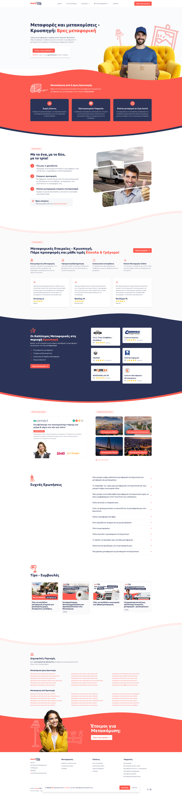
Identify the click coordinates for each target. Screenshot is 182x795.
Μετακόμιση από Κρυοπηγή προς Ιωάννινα (84, 694)
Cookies (67, 788)
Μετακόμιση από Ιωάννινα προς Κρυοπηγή (84, 674)
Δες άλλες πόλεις (103, 460)
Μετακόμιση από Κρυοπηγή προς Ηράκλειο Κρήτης (46, 700)
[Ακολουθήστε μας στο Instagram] (150, 789)
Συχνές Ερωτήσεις (60, 204)
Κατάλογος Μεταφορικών (38, 765)
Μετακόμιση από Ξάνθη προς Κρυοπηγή (124, 676)
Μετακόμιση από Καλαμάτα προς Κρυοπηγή (125, 674)
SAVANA (96, 358)
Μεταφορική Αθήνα (130, 774)
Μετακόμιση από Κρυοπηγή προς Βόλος (42, 705)
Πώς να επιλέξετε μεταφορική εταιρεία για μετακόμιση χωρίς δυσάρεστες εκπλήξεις (43, 605)
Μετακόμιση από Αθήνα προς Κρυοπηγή (42, 674)
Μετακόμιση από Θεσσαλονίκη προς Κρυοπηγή (45, 676)
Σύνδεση (115, 3)
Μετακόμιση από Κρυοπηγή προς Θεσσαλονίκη (45, 696)
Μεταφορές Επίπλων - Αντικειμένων (135, 768)
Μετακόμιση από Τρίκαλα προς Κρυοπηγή (84, 678)
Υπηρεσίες (84, 3)
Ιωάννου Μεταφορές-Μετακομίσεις (133, 376)
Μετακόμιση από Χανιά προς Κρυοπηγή (124, 680)
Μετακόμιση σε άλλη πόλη (132, 766)
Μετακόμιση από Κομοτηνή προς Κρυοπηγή (125, 683)
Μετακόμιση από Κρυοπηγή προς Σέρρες (84, 703)
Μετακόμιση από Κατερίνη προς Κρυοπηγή (84, 685)
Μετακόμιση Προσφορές (131, 771)
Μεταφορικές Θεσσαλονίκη (138, 432)
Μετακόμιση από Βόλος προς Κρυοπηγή (42, 685)
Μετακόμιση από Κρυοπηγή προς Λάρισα (43, 703)
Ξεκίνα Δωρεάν (141, 250)
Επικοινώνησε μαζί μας (39, 773)
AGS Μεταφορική (131, 358)
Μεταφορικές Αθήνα (109, 432)
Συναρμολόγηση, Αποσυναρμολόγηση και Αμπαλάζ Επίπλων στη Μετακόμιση (73, 605)
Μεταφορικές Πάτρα (109, 452)
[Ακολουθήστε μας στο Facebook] (148, 790)
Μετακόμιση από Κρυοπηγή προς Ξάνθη (124, 696)
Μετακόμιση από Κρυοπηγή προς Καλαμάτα (125, 694)
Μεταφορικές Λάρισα (138, 452)
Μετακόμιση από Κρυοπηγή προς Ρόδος (124, 698)
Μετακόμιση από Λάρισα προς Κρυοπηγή (43, 683)
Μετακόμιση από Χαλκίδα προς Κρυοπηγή (84, 676)
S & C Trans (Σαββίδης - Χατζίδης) (103, 338)
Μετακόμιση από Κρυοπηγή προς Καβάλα (125, 705)
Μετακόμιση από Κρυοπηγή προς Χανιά (124, 700)
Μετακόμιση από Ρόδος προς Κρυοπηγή (124, 678)
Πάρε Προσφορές (143, 4)
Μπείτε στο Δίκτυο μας (68, 763)
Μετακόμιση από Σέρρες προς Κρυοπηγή (84, 683)
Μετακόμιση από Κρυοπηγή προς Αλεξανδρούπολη (87, 700)
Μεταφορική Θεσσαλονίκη (132, 776)
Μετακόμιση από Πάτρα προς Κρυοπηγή (42, 678)
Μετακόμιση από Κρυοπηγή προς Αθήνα (42, 694)
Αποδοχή (124, 788)
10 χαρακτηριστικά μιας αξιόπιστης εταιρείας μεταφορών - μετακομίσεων (136, 604)
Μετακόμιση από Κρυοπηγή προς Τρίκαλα (84, 698)
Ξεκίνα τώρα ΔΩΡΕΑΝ (43, 51)
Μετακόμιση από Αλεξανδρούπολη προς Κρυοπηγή (87, 680)
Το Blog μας (34, 768)
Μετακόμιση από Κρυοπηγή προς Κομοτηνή (125, 703)
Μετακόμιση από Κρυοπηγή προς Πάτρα (42, 698)
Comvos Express (131, 337)
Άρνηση (134, 788)
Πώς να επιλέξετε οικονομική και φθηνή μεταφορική (106, 603)
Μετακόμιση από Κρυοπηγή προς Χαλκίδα (84, 696)
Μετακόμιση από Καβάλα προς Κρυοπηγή (125, 685)
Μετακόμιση (127, 763)
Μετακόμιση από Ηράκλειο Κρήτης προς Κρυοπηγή (46, 680)
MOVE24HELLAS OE (101, 375)
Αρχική (60, 3)
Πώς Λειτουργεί (71, 3)
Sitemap (33, 770)
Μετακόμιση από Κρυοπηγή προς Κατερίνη (84, 705)
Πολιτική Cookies (34, 791)
